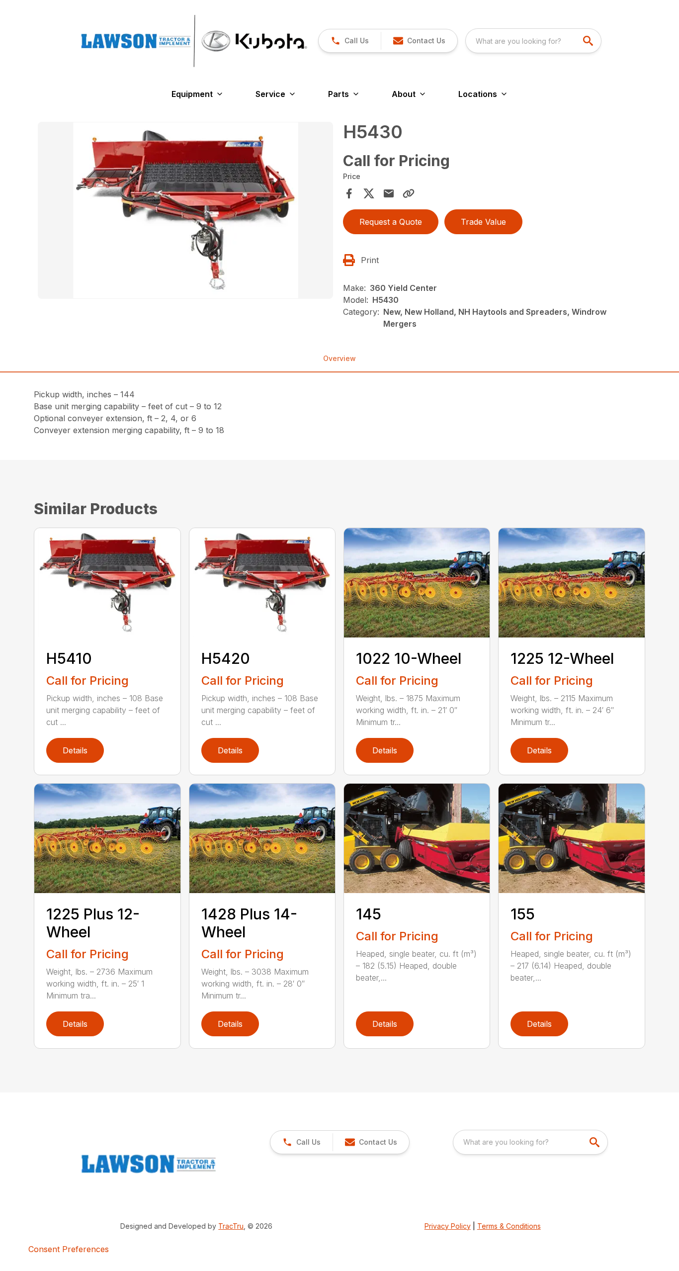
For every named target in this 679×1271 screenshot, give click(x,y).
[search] (589, 40)
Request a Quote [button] (390, 222)
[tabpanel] (185, 212)
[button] (350, 41)
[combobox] (533, 41)
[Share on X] (369, 193)
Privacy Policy (447, 1226)
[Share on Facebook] (349, 193)
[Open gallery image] (185, 210)
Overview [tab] (339, 358)
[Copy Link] (409, 193)
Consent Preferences (68, 1249)
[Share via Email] (389, 193)
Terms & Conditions (509, 1226)
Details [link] (75, 750)
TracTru (231, 1226)
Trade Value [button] (483, 222)
